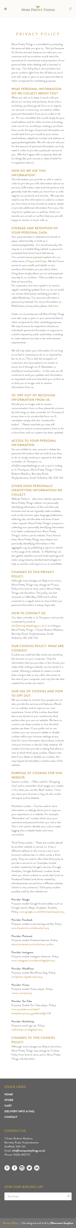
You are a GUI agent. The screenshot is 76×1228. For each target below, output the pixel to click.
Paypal (31, 261)
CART (8, 1106)
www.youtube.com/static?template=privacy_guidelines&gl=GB (31, 1011)
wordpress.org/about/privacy (27, 977)
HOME (8, 1094)
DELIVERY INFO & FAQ (19, 1111)
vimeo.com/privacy (21, 993)
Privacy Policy (10, 1223)
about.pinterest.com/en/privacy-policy (32, 944)
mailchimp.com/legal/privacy (26, 1029)
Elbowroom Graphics (61, 1223)
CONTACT (10, 1117)
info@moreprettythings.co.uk (27, 626)
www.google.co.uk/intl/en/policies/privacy (42, 912)
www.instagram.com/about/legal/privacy (33, 960)
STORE (8, 1100)
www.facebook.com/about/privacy (30, 928)
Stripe (43, 261)
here (55, 306)
